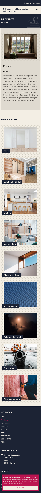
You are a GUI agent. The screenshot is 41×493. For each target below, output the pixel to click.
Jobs (3, 433)
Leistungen (5, 423)
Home (3, 417)
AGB (3, 442)
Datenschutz (6, 439)
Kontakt (4, 429)
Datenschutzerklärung (15, 483)
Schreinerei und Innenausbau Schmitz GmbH (15, 10)
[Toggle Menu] (36, 10)
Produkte (4, 420)
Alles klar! (20, 488)
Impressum (5, 436)
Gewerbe (4, 426)
